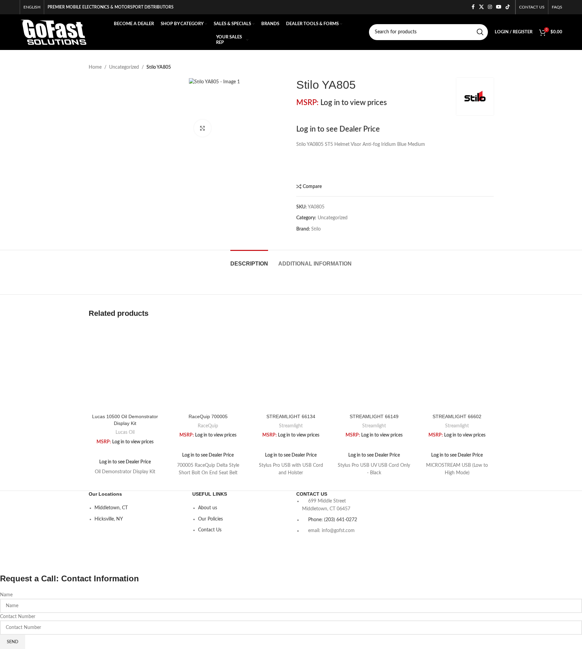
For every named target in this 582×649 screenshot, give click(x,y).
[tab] (249, 260)
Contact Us (210, 530)
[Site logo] (53, 32)
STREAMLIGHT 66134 (290, 416)
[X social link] (481, 7)
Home (95, 67)
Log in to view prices (353, 102)
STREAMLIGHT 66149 (374, 416)
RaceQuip (208, 426)
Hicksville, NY (108, 519)
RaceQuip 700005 (208, 416)
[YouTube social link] (499, 7)
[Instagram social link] (490, 7)
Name (6, 595)
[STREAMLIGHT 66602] (457, 368)
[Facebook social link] (473, 7)
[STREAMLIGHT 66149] (374, 368)
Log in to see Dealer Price (338, 129)
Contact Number (17, 616)
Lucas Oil (125, 432)
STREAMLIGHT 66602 (457, 416)
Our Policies (210, 519)
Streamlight (291, 426)
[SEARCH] (480, 32)
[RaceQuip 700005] (208, 368)
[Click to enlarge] (202, 128)
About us (207, 508)
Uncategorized (124, 67)
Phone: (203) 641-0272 (332, 519)
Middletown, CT (111, 508)
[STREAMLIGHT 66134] (290, 368)
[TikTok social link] (508, 7)
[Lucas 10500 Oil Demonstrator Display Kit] (125, 368)
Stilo (316, 229)
